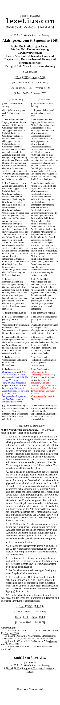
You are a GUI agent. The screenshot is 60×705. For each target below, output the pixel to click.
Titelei (10, 27)
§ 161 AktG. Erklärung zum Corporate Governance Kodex (30, 669)
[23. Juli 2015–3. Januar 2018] (30, 77)
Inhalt (18, 27)
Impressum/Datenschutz (30, 689)
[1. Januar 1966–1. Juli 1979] (30, 622)
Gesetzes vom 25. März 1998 (40, 638)
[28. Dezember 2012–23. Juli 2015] (30, 82)
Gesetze (35, 15)
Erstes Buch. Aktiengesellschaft (30, 46)
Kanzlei (24, 15)
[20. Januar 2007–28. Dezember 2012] (30, 88)
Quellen (28, 27)
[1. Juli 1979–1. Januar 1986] (30, 617)
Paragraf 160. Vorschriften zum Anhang (30, 66)
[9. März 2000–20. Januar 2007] (30, 93)
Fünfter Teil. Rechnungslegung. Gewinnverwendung (30, 51)
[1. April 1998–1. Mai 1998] (30, 606)
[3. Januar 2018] (30, 71)
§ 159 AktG (30, 662)
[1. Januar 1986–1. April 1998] (30, 611)
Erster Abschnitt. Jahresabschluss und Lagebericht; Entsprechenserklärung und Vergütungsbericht (30, 59)
